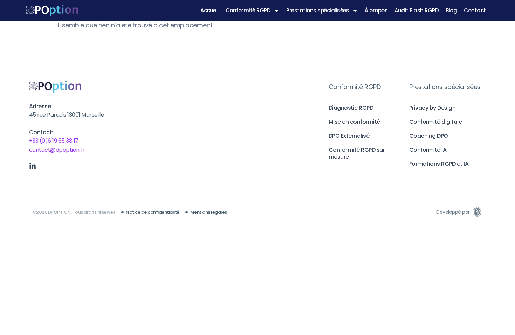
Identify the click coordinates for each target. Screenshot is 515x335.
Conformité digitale (435, 122)
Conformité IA (428, 150)
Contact (475, 10)
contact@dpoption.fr (57, 150)
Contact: (41, 132)
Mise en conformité (354, 122)
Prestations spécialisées (317, 10)
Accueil (209, 10)
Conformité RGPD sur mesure (357, 153)
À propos (376, 10)
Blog (451, 10)
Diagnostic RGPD (351, 108)
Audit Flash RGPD (416, 10)
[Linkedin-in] (32, 166)
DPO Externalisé (349, 136)
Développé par (453, 212)
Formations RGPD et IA (439, 164)
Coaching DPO (428, 136)
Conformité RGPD (248, 10)
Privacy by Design (432, 108)
